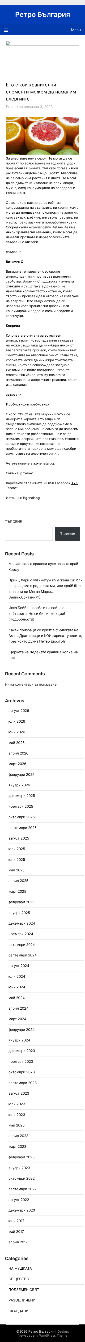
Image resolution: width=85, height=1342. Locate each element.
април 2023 (18, 1136)
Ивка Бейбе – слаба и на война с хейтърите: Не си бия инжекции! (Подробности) (36, 613)
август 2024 (18, 965)
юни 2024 (16, 987)
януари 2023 (19, 1168)
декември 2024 (21, 923)
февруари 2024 (21, 1029)
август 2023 (18, 1093)
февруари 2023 (21, 1157)
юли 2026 (16, 721)
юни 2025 (16, 859)
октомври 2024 (21, 944)
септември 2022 (22, 1189)
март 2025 (17, 891)
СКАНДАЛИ (18, 1311)
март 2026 (17, 764)
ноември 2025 (20, 806)
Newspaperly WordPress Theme (42, 1335)
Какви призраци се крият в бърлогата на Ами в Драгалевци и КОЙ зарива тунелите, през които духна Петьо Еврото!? (45, 636)
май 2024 (16, 998)
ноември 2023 (20, 1061)
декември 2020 (21, 1210)
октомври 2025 (21, 817)
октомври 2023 (21, 1072)
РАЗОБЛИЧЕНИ (21, 1300)
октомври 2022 (21, 1178)
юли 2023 (16, 1104)
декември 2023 (21, 1050)
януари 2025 (19, 913)
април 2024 (18, 1008)
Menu (76, 29)
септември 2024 (22, 955)
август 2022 (18, 1199)
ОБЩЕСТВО (18, 1279)
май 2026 (16, 742)
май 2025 (16, 870)
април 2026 (18, 753)
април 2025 (18, 880)
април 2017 (18, 1242)
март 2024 (17, 1019)
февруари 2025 (21, 902)
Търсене (13, 521)
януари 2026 (19, 785)
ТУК (74, 483)
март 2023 (17, 1146)
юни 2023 (16, 1114)
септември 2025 (22, 827)
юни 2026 (16, 732)
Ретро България (42, 14)
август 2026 (18, 710)
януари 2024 (19, 1040)
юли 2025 (16, 849)
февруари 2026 (21, 774)
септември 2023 (22, 1083)
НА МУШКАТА (20, 1268)
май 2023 (16, 1125)
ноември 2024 (20, 934)
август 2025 (18, 838)
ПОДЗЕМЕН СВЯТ (23, 1289)
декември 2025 (21, 795)
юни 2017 (16, 1221)
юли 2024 (16, 976)
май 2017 (16, 1231)
